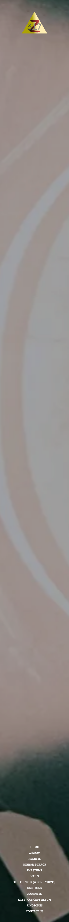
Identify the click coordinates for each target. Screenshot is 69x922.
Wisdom (34, 852)
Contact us (34, 911)
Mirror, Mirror (34, 864)
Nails (34, 876)
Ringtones (35, 905)
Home (34, 846)
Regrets (34, 858)
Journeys (34, 893)
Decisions (34, 887)
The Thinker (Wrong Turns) (34, 881)
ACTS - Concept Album (34, 899)
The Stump (34, 870)
